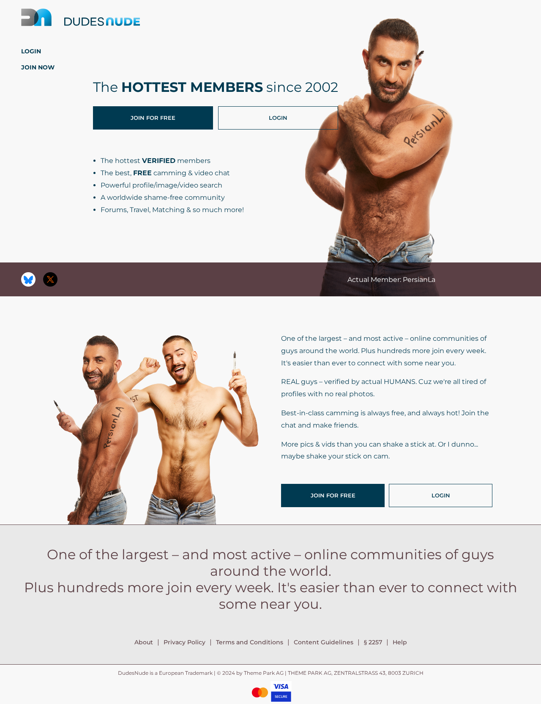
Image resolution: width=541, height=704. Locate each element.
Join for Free (153, 117)
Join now (38, 67)
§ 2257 (373, 642)
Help (400, 642)
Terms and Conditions (249, 642)
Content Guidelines (323, 642)
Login (31, 51)
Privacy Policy (184, 642)
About (143, 642)
